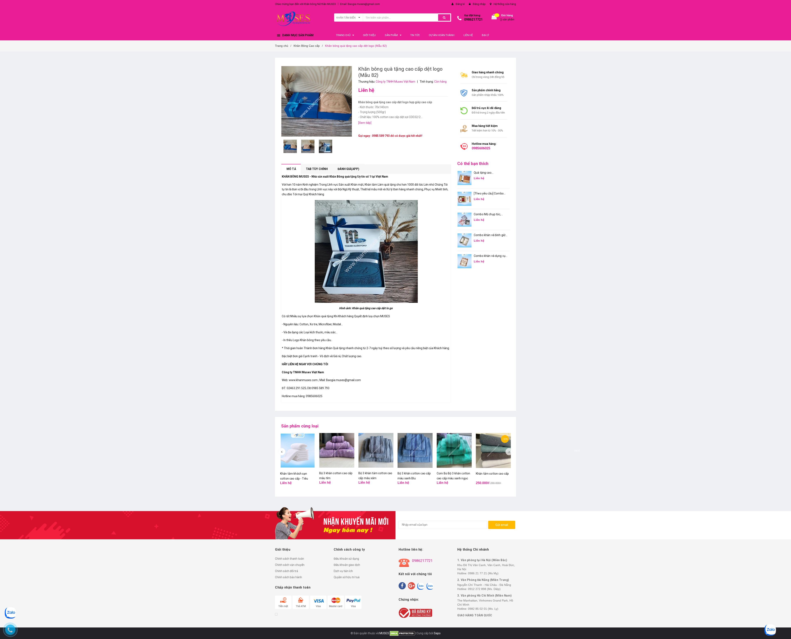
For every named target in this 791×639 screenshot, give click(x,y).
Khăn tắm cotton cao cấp (492, 473)
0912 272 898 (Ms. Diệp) (484, 589)
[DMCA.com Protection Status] (402, 633)
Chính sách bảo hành (288, 577)
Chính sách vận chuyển (289, 564)
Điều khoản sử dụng (346, 558)
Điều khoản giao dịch (347, 564)
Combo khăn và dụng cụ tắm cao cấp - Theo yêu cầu (489, 256)
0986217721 (473, 19)
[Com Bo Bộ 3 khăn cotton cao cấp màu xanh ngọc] (454, 450)
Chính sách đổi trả (286, 571)
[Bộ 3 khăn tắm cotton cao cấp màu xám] (375, 450)
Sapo (437, 633)
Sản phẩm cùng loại (300, 426)
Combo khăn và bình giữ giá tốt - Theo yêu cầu (489, 235)
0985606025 (481, 148)
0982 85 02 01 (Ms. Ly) (483, 608)
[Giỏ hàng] (494, 17)
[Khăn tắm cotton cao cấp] (493, 450)
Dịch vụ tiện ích (343, 571)
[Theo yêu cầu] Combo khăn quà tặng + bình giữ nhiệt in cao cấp (490, 194)
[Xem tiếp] (364, 122)
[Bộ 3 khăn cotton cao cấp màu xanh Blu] (415, 450)
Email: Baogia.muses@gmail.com (360, 4)
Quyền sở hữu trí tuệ (347, 577)
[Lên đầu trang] (784, 631)
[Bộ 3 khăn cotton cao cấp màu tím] (336, 450)
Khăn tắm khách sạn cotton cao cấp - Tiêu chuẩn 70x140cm (294, 478)
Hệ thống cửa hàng (505, 4)
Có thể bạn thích (472, 163)
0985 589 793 (381, 135)
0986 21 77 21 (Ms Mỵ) (483, 573)
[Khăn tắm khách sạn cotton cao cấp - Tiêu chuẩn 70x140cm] (297, 450)
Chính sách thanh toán (289, 558)
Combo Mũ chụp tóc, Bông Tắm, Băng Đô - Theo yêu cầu (488, 215)
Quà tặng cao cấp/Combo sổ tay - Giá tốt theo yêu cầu (489, 173)
